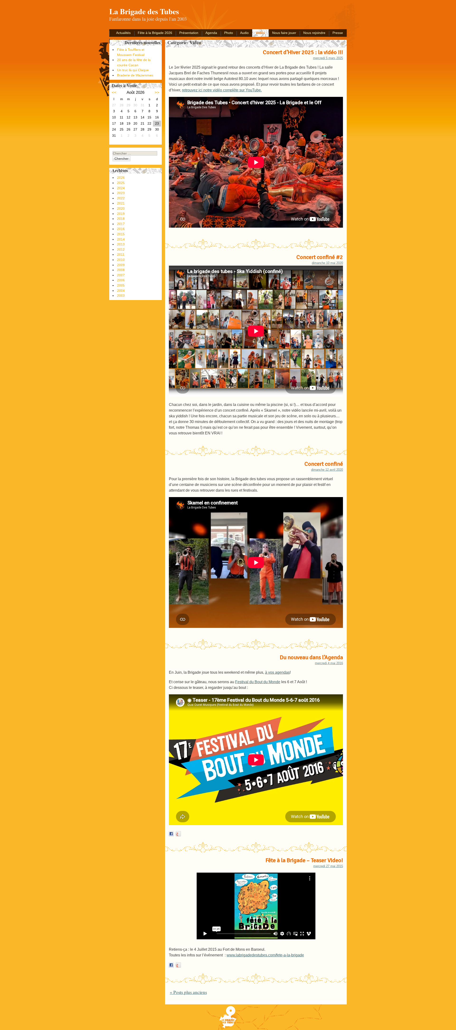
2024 (121, 188)
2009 (121, 265)
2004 (121, 290)
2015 (121, 234)
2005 (121, 285)
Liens (117, 40)
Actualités (123, 33)
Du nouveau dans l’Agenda (311, 657)
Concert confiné (323, 463)
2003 (121, 295)
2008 (121, 270)
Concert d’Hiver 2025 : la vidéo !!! (303, 52)
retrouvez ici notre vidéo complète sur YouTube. (222, 90)
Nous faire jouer (284, 33)
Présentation (188, 33)
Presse (337, 33)
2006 (121, 280)
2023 (121, 193)
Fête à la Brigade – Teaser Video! (304, 860)
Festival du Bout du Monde (257, 682)
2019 (121, 214)
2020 (121, 208)
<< (114, 92)
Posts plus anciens (188, 992)
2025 (121, 183)
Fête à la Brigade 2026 (155, 33)
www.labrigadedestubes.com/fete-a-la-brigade (265, 955)
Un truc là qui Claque (133, 70)
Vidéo (260, 33)
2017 (121, 224)
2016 (121, 229)
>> (157, 92)
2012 (121, 249)
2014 (121, 239)
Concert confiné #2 (319, 257)
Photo (228, 33)
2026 (121, 177)
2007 (121, 275)
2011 (120, 254)
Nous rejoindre (314, 33)
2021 (121, 203)
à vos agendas (277, 672)
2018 (121, 219)
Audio (244, 33)
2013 (121, 244)
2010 (121, 260)
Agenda (211, 33)
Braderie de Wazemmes (135, 75)
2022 (121, 198)
